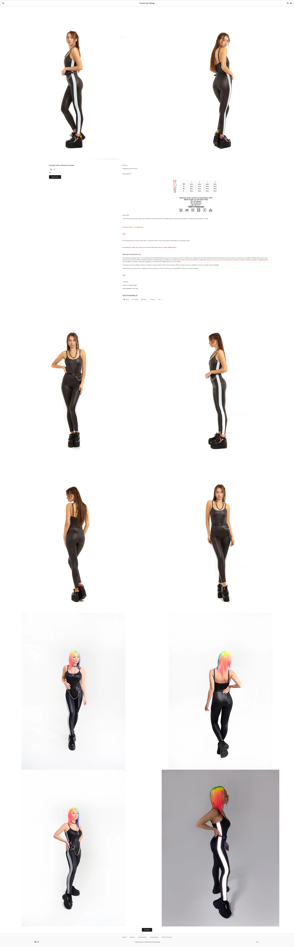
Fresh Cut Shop (147, 3)
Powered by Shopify (154, 942)
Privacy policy (154, 937)
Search (124, 937)
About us (132, 937)
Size (51, 169)
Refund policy (142, 937)
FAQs (124, 234)
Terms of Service (167, 937)
